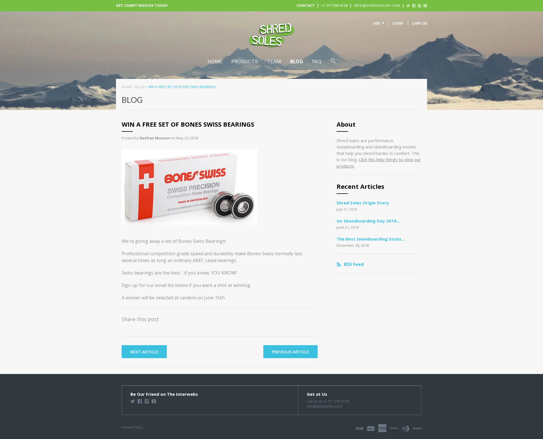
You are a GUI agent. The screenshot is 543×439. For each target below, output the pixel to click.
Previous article (290, 351)
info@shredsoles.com (377, 5)
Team (274, 61)
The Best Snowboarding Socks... (371, 239)
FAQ (317, 61)
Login (397, 23)
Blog (296, 61)
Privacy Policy (132, 427)
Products (244, 61)
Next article (144, 351)
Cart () (419, 23)
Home (215, 61)
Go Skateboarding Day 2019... (368, 221)
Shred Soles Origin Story (363, 203)
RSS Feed (354, 264)
